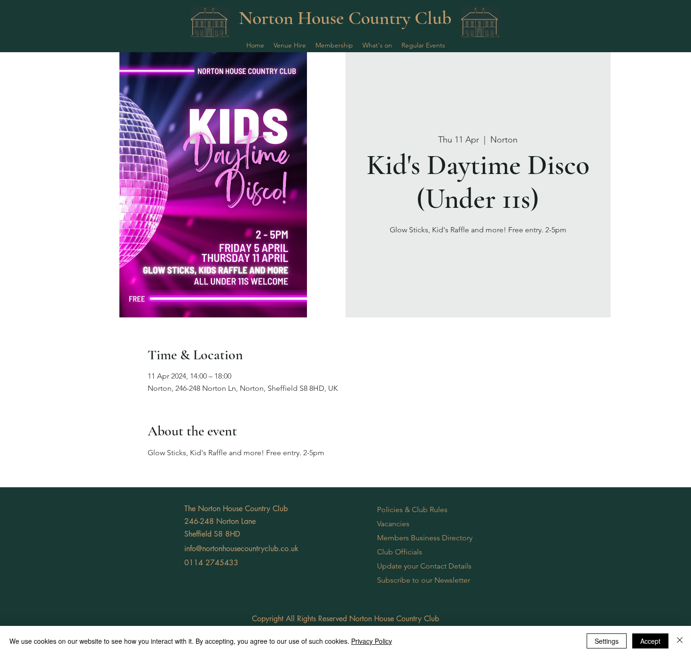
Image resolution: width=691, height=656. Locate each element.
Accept (650, 641)
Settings (607, 641)
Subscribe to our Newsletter (423, 580)
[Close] (679, 640)
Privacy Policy (371, 641)
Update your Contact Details (424, 565)
